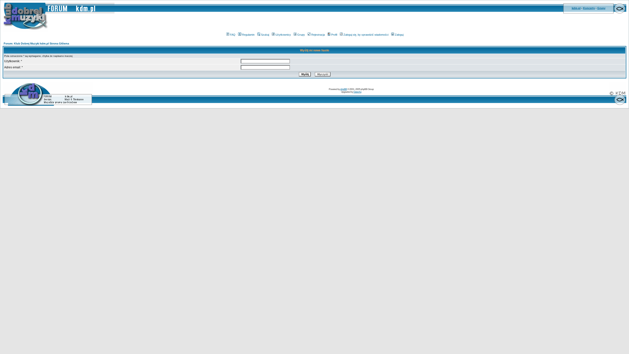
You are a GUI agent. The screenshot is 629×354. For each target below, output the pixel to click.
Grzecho (357, 91)
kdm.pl (576, 8)
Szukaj (265, 34)
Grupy (601, 8)
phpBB (343, 89)
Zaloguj (399, 34)
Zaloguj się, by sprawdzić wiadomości (365, 34)
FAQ (232, 34)
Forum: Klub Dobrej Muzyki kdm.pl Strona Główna (36, 43)
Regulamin (248, 34)
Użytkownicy (283, 34)
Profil (334, 34)
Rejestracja (318, 34)
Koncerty (589, 8)
